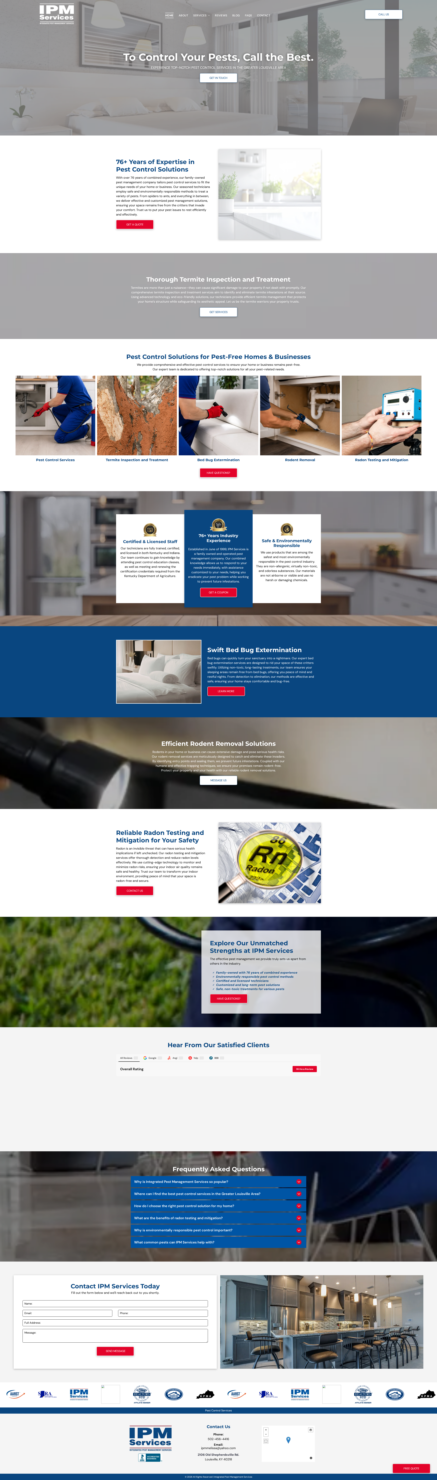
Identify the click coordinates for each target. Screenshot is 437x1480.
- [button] (266, 1434)
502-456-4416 (218, 1439)
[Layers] (310, 1430)
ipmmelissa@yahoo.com (218, 1448)
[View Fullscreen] (266, 1441)
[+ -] (288, 1444)
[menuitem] (169, 15)
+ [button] (266, 1430)
